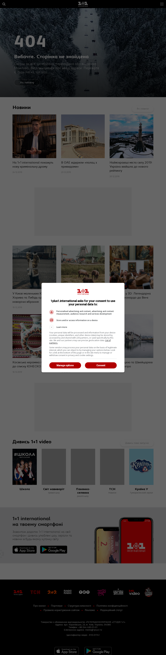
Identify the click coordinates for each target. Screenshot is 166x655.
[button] (83, 327)
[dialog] (83, 327)
